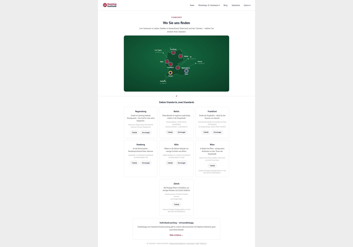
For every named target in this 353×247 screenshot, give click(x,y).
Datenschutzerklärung (178, 243)
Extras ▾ (247, 5)
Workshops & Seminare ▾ (209, 5)
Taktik (134, 132)
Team (192, 5)
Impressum (191, 243)
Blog (226, 5)
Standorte (236, 5)
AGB (197, 243)
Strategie (146, 132)
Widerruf (203, 243)
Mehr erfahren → (176, 235)
